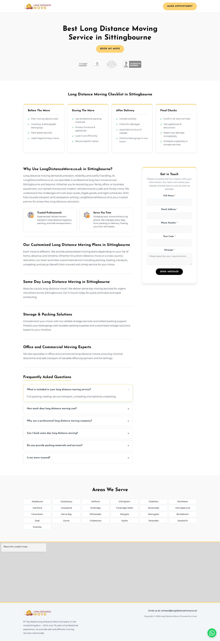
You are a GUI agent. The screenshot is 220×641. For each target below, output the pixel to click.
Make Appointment (180, 6)
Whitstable (95, 514)
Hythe (124, 520)
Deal (37, 520)
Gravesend (66, 508)
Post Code (169, 236)
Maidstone (37, 501)
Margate (124, 514)
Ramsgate (153, 514)
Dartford (37, 508)
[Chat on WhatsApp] (211, 632)
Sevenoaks (153, 508)
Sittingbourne (182, 508)
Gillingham (124, 501)
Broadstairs (183, 514)
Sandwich (183, 520)
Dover (66, 520)
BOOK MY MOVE (110, 49)
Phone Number (169, 223)
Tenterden (153, 520)
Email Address (169, 209)
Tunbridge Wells (124, 508)
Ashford (95, 501)
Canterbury (66, 501)
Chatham (153, 501)
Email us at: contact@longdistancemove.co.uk (172, 610)
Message (169, 250)
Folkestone (95, 520)
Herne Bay (66, 514)
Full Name (169, 196)
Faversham (37, 514)
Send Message (169, 272)
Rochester (182, 501)
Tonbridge (95, 508)
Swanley (37, 527)
